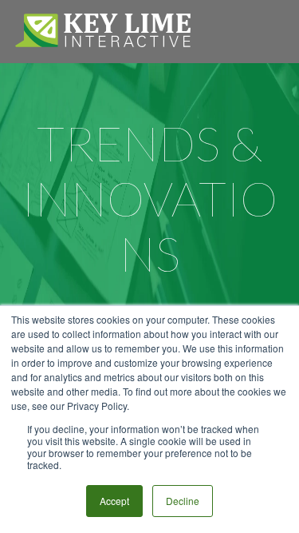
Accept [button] (114, 500)
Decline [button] (182, 500)
